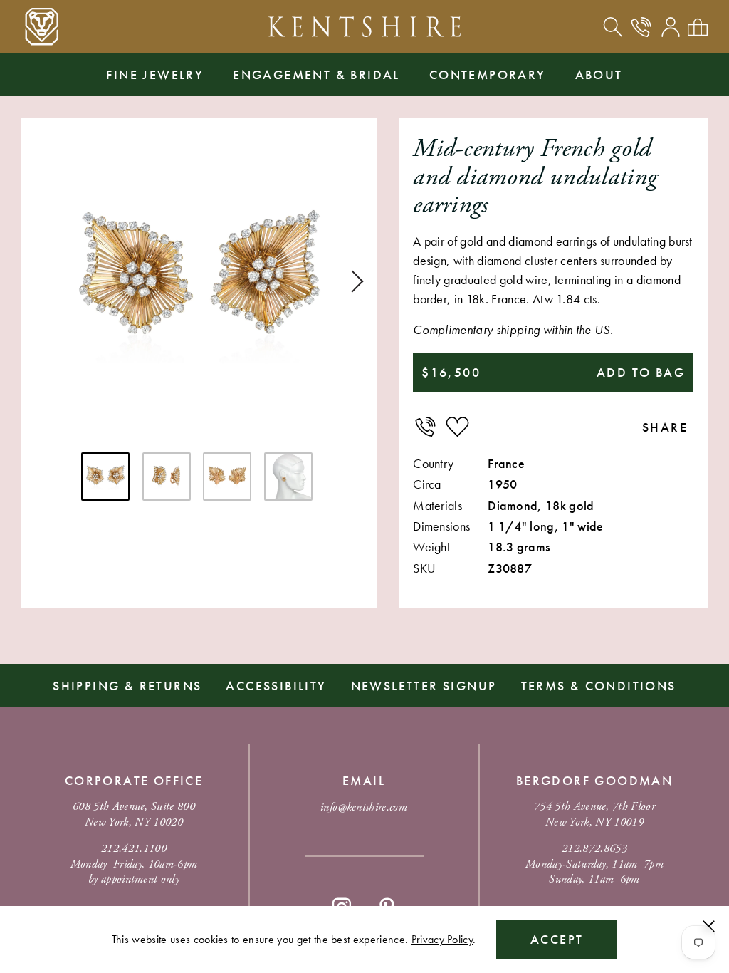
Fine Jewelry (155, 74)
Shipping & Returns (127, 685)
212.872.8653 (594, 848)
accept (556, 939)
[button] (352, 281)
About (599, 74)
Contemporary (487, 74)
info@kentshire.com (363, 807)
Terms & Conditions (598, 685)
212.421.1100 (134, 848)
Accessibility (276, 685)
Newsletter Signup (424, 685)
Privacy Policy (442, 939)
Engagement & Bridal (316, 74)
